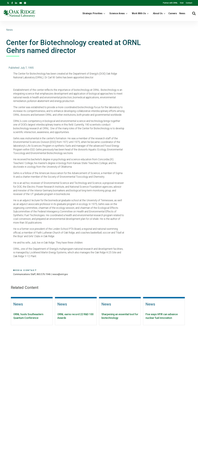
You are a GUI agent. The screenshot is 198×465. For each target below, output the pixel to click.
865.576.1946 (44, 274)
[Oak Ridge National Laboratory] (19, 13)
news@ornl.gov (60, 274)
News (182, 13)
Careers (172, 13)
